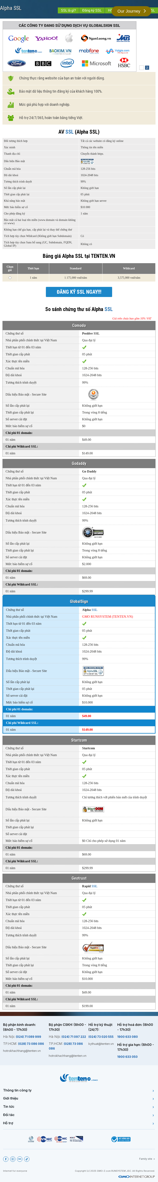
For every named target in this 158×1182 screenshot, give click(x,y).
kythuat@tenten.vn (101, 1043)
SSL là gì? (68, 10)
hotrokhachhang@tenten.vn (22, 1050)
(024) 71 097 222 (74, 1036)
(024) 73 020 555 (101, 1036)
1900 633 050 (127, 1056)
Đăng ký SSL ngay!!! (79, 292)
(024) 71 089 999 (28, 1036)
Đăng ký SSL (92, 10)
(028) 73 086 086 (31, 1043)
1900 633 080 (127, 1036)
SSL (17, 8)
